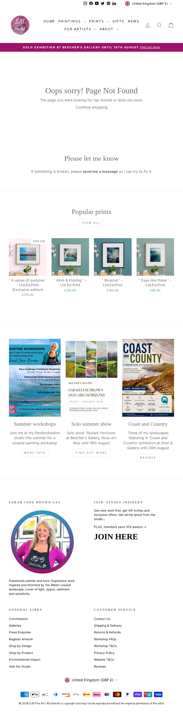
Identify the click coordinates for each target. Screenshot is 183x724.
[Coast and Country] (148, 378)
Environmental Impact (24, 659)
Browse (148, 457)
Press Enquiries (20, 632)
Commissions (18, 619)
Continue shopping (92, 107)
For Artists (78, 29)
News (133, 21)
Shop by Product (21, 653)
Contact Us (102, 619)
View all (91, 222)
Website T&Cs (104, 659)
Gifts (118, 21)
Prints (97, 21)
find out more (91, 452)
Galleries (15, 625)
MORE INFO (35, 452)
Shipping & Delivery (108, 625)
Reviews (100, 666)
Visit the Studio (20, 666)
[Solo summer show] (91, 378)
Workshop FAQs (105, 639)
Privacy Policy (104, 653)
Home (49, 21)
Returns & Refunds (107, 632)
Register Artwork (21, 639)
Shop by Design (20, 646)
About (107, 29)
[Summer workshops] (35, 378)
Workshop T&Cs (105, 646)
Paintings (70, 21)
